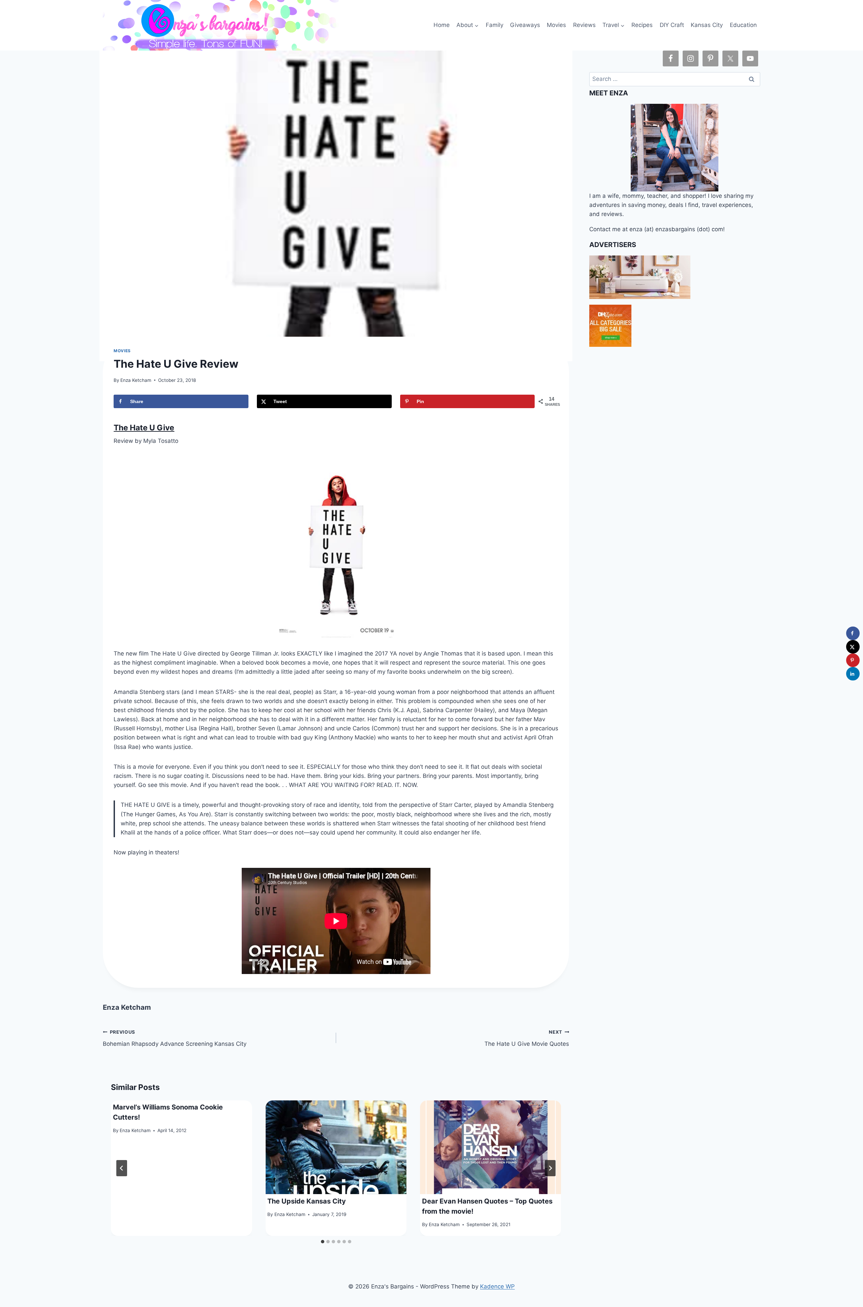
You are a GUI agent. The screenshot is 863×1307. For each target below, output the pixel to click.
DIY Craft (672, 25)
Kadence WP (497, 1286)
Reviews (584, 25)
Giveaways (525, 25)
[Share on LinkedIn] (853, 673)
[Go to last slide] (121, 1168)
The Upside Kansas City (306, 1201)
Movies (556, 25)
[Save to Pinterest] (853, 660)
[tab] (322, 1241)
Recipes (642, 25)
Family (494, 25)
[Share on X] (853, 647)
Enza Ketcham (135, 380)
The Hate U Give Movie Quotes (526, 1038)
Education (743, 25)
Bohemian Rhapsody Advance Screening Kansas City (174, 1038)
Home (442, 25)
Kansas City (707, 25)
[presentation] (336, 1147)
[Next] (550, 1168)
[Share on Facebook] (853, 633)
